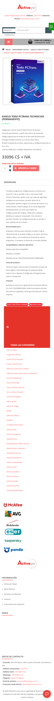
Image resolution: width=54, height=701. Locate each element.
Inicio (8, 50)
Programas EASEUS (21, 50)
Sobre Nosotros (9, 589)
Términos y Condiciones (12, 594)
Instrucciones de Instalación (14, 604)
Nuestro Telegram (17, 678)
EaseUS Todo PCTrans (40, 50)
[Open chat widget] (47, 694)
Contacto (7, 599)
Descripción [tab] (10, 182)
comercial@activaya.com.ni (14, 16)
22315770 (37, 16)
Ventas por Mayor (10, 584)
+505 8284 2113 (20, 672)
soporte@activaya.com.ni (30, 19)
